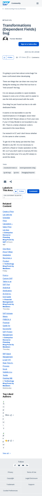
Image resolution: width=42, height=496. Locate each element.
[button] (4, 57)
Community (15, 3)
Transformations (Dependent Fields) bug (19, 29)
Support (31, 484)
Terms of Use (31, 472)
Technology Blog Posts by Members (8, 266)
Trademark (10, 484)
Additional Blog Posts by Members (15, 9)
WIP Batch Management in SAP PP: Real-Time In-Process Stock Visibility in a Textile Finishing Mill (8, 366)
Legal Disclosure (31, 478)
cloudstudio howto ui (10, 168)
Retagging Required (28, 172)
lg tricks (16, 172)
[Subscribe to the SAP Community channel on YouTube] (23, 465)
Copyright (10, 478)
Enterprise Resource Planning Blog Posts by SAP (8, 237)
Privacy (10, 472)
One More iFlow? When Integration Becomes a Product (8, 255)
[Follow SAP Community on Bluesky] (19, 465)
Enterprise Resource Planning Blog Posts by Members (8, 342)
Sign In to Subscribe (29, 44)
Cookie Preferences (10, 491)
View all (6, 453)
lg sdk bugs (7, 172)
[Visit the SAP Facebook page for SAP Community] (15, 465)
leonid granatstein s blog (27, 168)
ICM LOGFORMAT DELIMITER (12, 195)
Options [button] (19, 48)
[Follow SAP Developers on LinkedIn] (27, 465)
